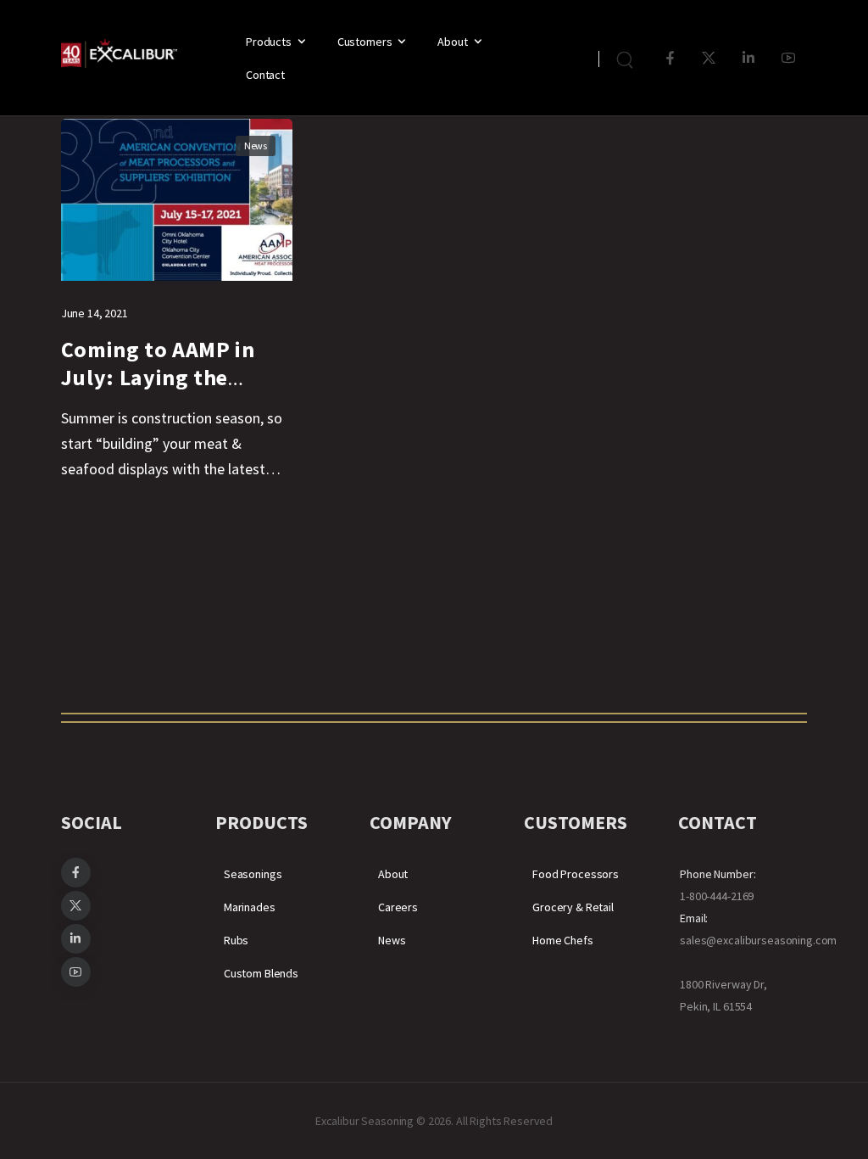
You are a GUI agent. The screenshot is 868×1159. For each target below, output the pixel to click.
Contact (265, 74)
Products (269, 41)
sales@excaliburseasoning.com (758, 940)
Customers (364, 41)
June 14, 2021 (94, 313)
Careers (398, 907)
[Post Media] (177, 200)
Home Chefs (562, 940)
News (255, 145)
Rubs (236, 940)
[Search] (626, 57)
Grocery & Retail (573, 907)
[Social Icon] (670, 58)
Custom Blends (261, 973)
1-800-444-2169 (717, 896)
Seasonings (253, 874)
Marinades (249, 907)
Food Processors (575, 874)
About (452, 41)
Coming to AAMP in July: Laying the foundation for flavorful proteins (158, 392)
